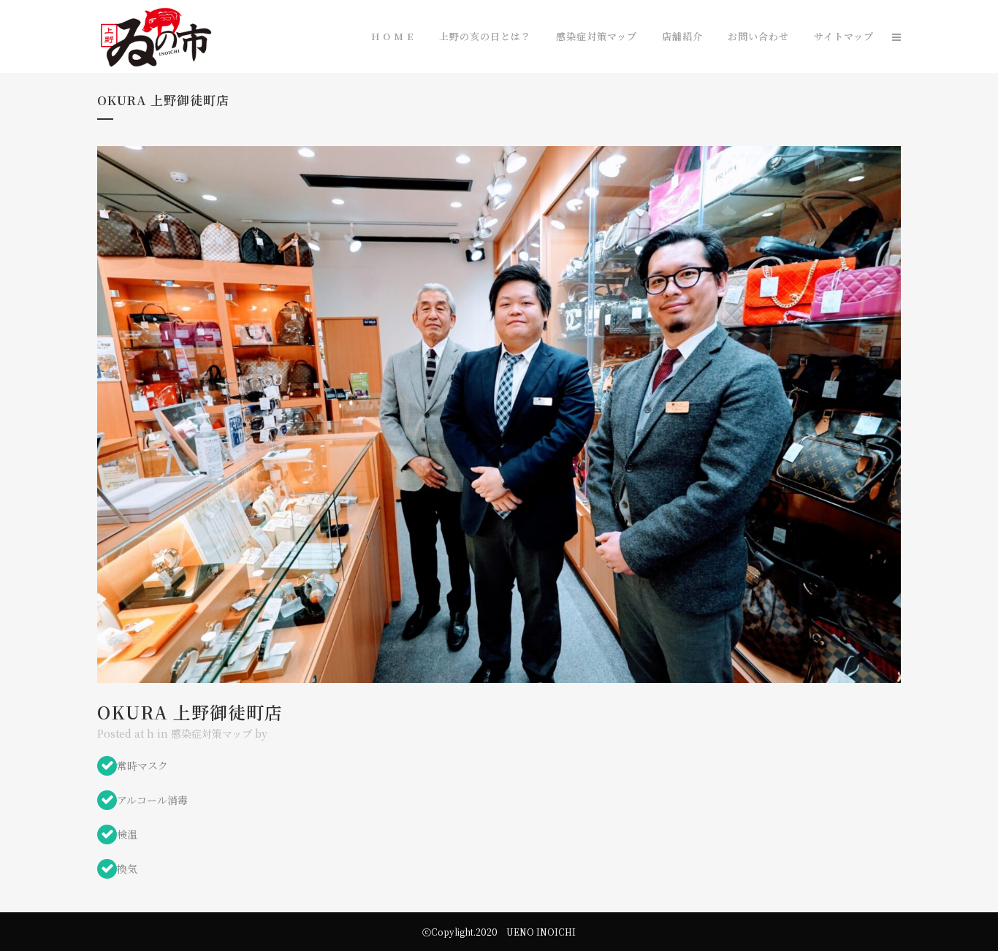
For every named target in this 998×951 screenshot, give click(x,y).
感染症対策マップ (211, 733)
